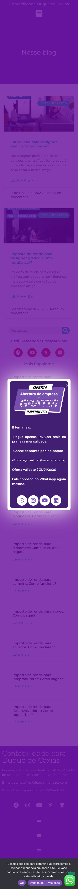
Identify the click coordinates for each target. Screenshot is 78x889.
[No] (71, 873)
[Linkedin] (56, 500)
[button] (67, 385)
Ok (22, 882)
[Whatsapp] (22, 500)
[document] (39, 444)
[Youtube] (45, 500)
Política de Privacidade (45, 882)
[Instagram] (33, 500)
